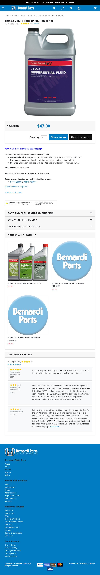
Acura (7, 464)
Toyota (8, 472)
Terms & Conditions (13, 533)
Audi (7, 466)
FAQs (7, 516)
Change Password (13, 550)
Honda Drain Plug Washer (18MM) (24, 338)
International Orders (14, 521)
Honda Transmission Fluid (24, 283)
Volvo (7, 475)
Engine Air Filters (12, 495)
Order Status (10, 545)
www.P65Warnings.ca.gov (21, 204)
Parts (7, 484)
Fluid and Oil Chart (13, 192)
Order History (11, 547)
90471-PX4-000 (30, 182)
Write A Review (14, 364)
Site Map (9, 536)
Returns (8, 524)
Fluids (7, 490)
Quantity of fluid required (16, 186)
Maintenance (11, 493)
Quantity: (35, 137)
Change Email (11, 553)
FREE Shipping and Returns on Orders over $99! (50, 2)
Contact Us (9, 513)
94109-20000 (15, 182)
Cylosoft (91, 563)
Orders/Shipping (12, 519)
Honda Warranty (12, 527)
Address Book (11, 556)
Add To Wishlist (81, 137)
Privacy (8, 530)
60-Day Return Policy (22, 219)
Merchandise (11, 498)
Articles (8, 501)
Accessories (10, 487)
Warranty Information (24, 226)
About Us (9, 510)
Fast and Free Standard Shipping (31, 213)
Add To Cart (59, 137)
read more (54, 426)
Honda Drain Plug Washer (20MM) (68, 284)
